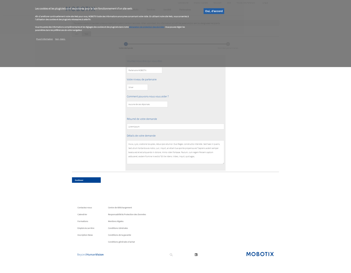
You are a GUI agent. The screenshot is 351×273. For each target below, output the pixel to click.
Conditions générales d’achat (121, 241)
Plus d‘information (44, 38)
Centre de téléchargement (120, 207)
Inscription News (85, 235)
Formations (82, 221)
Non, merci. (60, 38)
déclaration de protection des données (146, 27)
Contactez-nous (84, 207)
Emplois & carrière (85, 228)
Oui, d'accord (214, 11)
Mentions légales (116, 221)
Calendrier (82, 214)
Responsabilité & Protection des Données (127, 214)
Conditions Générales (118, 228)
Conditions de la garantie (119, 235)
